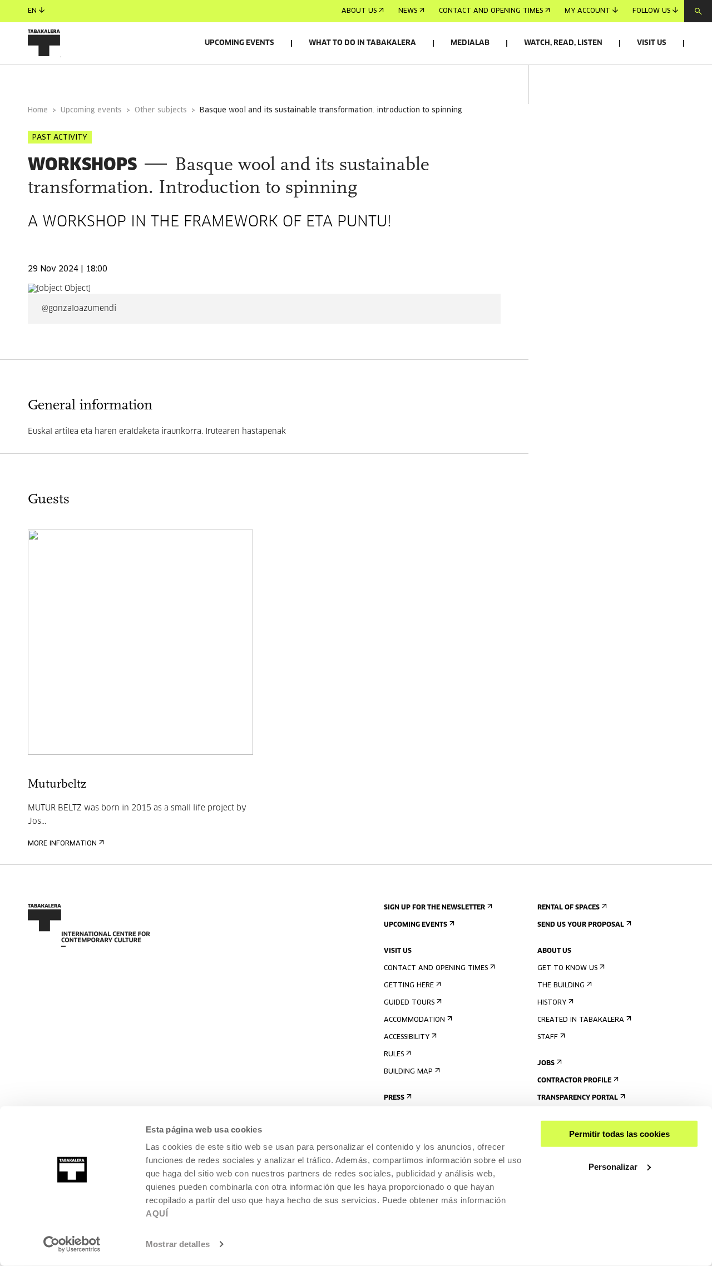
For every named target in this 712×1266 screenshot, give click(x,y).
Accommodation (414, 1020)
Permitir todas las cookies (619, 1134)
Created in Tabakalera (580, 1020)
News (407, 11)
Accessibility (406, 1037)
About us (359, 11)
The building (561, 985)
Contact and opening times (491, 11)
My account (587, 11)
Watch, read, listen (563, 43)
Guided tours (409, 1003)
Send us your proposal (580, 925)
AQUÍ (157, 1213)
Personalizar (613, 1166)
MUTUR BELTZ (55, 808)
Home (38, 110)
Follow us (651, 11)
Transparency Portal (577, 1098)
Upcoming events (239, 43)
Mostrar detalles (178, 1244)
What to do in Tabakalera (362, 43)
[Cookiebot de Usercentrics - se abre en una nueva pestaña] (72, 1244)
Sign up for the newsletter (434, 907)
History (551, 1003)
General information (72, 79)
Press (394, 1098)
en (32, 11)
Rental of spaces (568, 907)
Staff (547, 1037)
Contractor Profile (574, 1080)
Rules (394, 1054)
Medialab (470, 43)
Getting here (409, 985)
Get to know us (567, 968)
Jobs (546, 1063)
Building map (408, 1072)
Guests (156, 79)
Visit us (651, 43)
